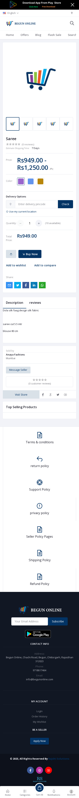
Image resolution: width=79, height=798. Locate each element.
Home (10, 35)
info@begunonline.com (39, 679)
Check (65, 204)
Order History (39, 716)
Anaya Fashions (15, 354)
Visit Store (21, 394)
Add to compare (45, 265)
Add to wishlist (16, 265)
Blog (38, 35)
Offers (25, 35)
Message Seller (18, 369)
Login (39, 711)
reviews (35, 302)
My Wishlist (39, 722)
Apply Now (39, 741)
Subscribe (58, 621)
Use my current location (22, 211)
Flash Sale (54, 35)
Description (14, 302)
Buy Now (31, 254)
